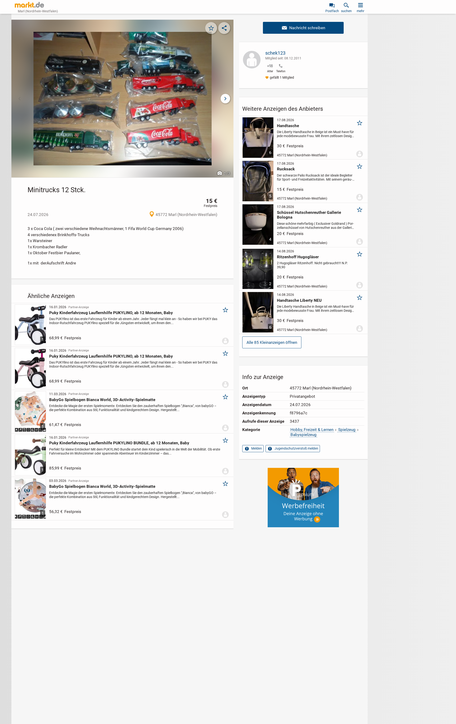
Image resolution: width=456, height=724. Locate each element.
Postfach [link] (332, 11)
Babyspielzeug (303, 434)
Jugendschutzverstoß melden (296, 448)
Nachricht (303, 28)
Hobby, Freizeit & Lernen (311, 429)
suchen (346, 11)
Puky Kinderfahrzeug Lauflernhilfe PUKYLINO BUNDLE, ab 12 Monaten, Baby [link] (119, 443)
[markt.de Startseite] (29, 5)
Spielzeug (347, 429)
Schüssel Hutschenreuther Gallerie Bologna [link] (309, 215)
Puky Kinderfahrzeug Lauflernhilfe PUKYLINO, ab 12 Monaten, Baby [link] (111, 312)
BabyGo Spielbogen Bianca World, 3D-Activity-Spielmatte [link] (102, 399)
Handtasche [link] (288, 125)
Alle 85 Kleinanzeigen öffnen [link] (272, 342)
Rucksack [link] (286, 169)
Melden (256, 448)
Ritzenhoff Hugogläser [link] (298, 256)
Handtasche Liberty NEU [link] (299, 300)
